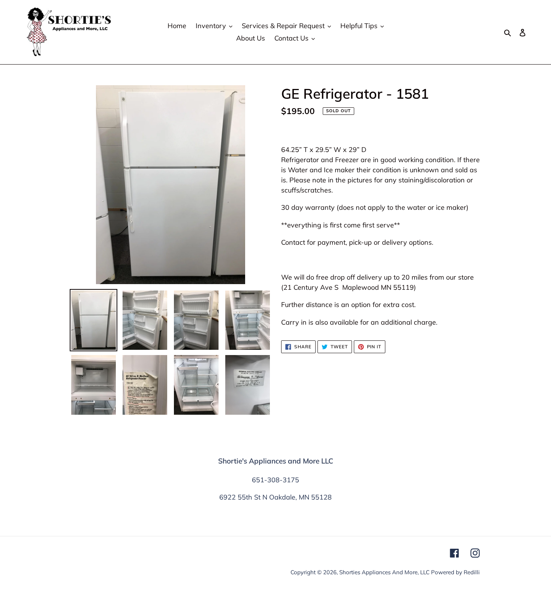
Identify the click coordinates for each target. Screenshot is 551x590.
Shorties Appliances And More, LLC (384, 572)
